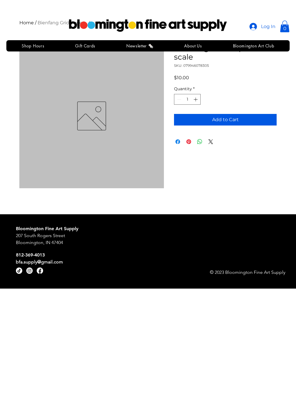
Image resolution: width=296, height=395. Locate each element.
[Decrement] (178, 99)
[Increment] (196, 99)
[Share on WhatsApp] (199, 141)
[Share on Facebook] (177, 141)
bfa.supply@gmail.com (39, 262)
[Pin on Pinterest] (188, 141)
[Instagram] (29, 270)
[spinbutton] (187, 99)
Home (26, 22)
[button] (285, 26)
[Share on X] (210, 141)
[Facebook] (40, 270)
